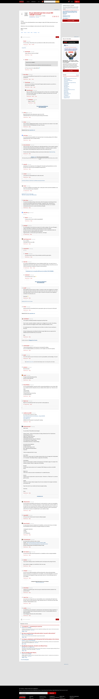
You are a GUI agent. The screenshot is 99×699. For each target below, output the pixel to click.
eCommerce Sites (66, 88)
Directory (61, 697)
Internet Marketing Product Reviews (69, 89)
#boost (25, 32)
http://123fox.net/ (26, 418)
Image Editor (24, 47)
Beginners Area (30, 634)
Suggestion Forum (66, 97)
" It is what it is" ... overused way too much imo (32, 626)
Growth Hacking (66, 84)
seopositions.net (32, 130)
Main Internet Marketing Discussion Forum (70, 78)
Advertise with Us (56, 9)
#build (29, 32)
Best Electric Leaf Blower (34, 180)
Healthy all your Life (30, 361)
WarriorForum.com (67, 16)
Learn (39, 1)
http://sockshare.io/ (27, 417)
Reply (57, 37)
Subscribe (37, 17)
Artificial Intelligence (67, 79)
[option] (71, 56)
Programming (66, 91)
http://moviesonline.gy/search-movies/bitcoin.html (38, 543)
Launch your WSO (70, 20)
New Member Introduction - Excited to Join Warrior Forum (34, 645)
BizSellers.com (33, 157)
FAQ (30, 697)
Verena (65, 14)
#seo (38, 32)
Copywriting (66, 87)
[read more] (36, 642)
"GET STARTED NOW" (42, 107)
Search (57, 1)
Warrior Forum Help (67, 96)
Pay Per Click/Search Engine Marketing (70, 82)
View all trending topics (24, 659)
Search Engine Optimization (68, 80)
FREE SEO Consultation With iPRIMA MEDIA (29, 194)
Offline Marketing (66, 86)
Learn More (71, 70)
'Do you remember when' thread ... (29, 652)
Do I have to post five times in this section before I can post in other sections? (38, 633)
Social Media (66, 85)
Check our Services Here (40, 582)
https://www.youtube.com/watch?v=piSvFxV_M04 (36, 542)
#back (22, 32)
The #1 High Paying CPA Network (42, 106)
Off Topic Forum (66, 94)
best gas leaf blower (41, 180)
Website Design (66, 92)
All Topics (65, 77)
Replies (23, 631)
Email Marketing (66, 83)
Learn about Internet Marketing (54, 697)
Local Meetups (66, 95)
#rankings (35, 32)
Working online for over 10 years (27, 301)
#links (32, 32)
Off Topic (29, 627)
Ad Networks (66, 81)
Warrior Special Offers (43, 697)
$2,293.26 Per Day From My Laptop (27, 193)
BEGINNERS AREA (32, 17)
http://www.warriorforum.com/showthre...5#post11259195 (34, 416)
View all (77, 74)
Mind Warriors (66, 90)
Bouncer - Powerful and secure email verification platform (71, 61)
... (40, 271)
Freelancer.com (72, 697)
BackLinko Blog (52, 151)
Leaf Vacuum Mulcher (25, 180)
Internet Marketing (32, 640)
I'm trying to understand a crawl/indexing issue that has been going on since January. (40, 639)
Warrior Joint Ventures (67, 93)
